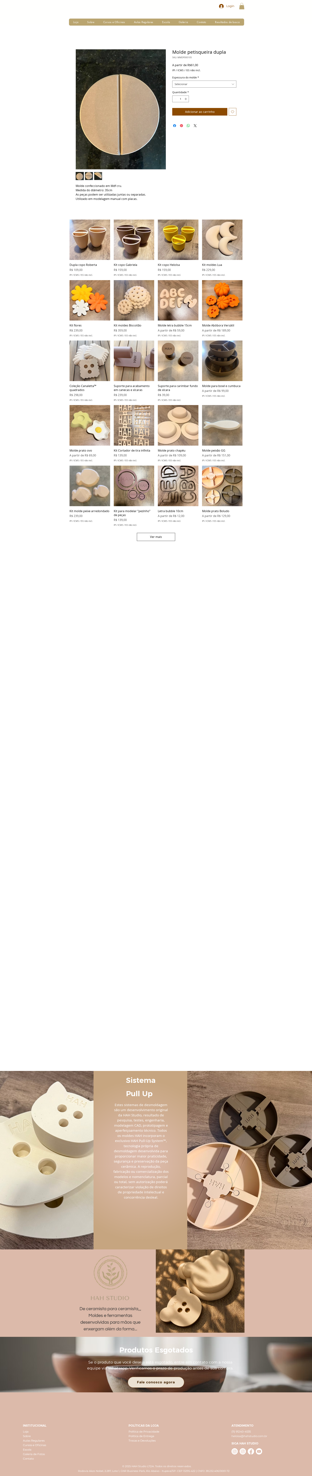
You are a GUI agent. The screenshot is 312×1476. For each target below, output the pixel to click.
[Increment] (186, 99)
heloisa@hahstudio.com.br (249, 1436)
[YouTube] (259, 1451)
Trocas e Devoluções (142, 1440)
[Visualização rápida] (90, 240)
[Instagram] (234, 1451)
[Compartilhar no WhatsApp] (188, 125)
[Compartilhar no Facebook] (174, 125)
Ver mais (156, 537)
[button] (241, 6)
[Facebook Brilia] (251, 1451)
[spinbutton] (180, 99)
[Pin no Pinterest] (181, 125)
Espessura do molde (185, 77)
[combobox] (204, 84)
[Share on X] (195, 125)
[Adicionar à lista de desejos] (232, 112)
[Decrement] (175, 99)
